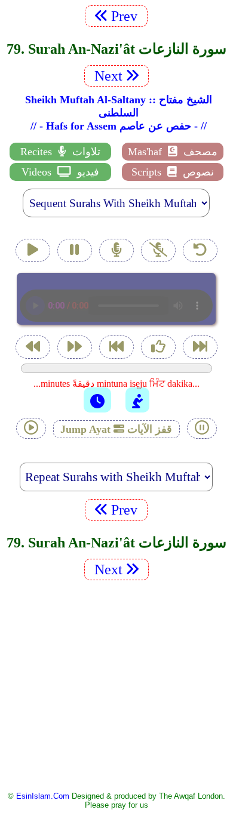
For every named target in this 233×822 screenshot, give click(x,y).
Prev (126, 16)
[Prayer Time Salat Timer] (137, 399)
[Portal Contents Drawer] (117, 348)
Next (106, 76)
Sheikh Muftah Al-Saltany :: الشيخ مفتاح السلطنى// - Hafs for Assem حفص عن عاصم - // (118, 113)
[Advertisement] (116, 684)
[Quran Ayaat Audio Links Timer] (97, 399)
